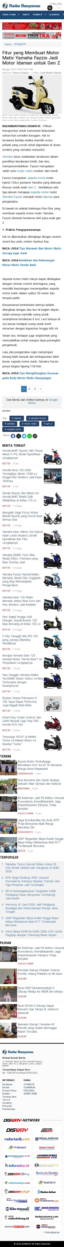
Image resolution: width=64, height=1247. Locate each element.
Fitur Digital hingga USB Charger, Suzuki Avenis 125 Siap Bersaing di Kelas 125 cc (21, 620)
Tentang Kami (9, 1096)
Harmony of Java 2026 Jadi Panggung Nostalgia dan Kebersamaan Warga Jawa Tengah (30, 908)
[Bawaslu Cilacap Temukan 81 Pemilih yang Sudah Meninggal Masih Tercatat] (8, 1030)
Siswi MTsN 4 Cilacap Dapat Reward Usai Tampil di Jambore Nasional (38, 1009)
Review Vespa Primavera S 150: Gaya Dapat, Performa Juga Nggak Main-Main (19, 701)
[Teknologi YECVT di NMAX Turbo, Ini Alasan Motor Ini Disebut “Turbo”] (53, 743)
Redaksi (6, 1093)
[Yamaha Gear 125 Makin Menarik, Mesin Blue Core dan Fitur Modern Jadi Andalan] (53, 603)
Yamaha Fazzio (12, 197)
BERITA (26, 14)
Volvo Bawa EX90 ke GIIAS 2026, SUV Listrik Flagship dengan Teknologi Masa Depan (32, 933)
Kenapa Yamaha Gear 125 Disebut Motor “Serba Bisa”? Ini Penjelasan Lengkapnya (22, 659)
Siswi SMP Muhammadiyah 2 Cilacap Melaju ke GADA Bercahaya (40, 990)
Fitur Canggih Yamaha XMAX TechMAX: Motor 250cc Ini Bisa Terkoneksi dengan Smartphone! (22, 680)
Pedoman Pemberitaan (8, 1107)
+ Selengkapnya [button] (51, 1232)
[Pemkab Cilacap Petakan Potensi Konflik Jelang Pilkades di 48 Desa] (8, 976)
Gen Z (32, 187)
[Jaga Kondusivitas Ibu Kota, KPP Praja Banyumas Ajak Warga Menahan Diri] (8, 826)
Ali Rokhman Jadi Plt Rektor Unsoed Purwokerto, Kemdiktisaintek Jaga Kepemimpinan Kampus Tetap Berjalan (41, 803)
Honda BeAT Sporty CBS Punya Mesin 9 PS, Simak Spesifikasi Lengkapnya (22, 454)
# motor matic (29, 423)
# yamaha (10, 423)
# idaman (16, 418)
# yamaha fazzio (37, 418)
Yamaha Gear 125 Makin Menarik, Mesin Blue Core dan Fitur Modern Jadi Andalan (21, 601)
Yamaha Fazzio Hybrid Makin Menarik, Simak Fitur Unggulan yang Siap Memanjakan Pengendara (21, 579)
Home (8, 44)
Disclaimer (7, 1084)
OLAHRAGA (54, 14)
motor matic (25, 171)
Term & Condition (7, 1101)
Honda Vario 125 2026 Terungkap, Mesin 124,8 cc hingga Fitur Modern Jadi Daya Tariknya (21, 475)
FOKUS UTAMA (9, 14)
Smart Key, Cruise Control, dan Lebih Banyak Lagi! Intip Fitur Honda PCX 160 (21, 721)
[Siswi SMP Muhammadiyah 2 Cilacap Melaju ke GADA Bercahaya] (8, 994)
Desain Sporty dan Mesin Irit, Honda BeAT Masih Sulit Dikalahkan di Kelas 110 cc (20, 497)
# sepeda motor (13, 429)
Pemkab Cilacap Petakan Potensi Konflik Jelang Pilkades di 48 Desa (40, 972)
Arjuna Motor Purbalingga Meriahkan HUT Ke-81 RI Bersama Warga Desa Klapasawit (40, 765)
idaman (48, 197)
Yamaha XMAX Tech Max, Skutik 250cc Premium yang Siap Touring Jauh (20, 558)
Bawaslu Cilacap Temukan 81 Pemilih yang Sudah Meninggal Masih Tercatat (37, 1028)
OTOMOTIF (37, 14)
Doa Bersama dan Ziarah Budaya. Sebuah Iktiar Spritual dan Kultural (39, 782)
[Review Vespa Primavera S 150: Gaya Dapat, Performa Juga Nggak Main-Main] (53, 704)
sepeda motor (36, 178)
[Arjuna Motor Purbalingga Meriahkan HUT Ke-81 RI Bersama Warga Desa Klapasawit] (8, 767)
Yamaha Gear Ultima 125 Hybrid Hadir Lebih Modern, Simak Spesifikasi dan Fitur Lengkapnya (22, 537)
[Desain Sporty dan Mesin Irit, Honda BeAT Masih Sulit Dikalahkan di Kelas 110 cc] (53, 499)
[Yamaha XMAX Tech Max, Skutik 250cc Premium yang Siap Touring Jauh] (53, 561)
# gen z (48, 423)
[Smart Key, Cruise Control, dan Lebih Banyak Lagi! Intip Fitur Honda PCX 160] (53, 723)
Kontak (5, 1087)
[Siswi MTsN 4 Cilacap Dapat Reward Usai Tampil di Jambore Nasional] (8, 1011)
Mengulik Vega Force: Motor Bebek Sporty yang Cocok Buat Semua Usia (22, 516)
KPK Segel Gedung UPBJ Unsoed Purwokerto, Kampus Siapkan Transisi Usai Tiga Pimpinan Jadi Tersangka (30, 881)
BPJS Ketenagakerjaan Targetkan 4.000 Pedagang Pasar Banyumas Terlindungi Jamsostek (29, 894)
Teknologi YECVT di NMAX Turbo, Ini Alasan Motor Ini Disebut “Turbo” (19, 740)
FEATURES (29, 1090)
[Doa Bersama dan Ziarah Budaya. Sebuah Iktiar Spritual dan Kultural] (8, 786)
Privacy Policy (9, 1090)
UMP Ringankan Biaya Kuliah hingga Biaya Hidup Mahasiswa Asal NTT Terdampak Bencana (40, 842)
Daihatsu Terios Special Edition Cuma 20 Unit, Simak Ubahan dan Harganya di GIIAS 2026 (30, 868)
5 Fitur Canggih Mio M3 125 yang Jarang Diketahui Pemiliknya (20, 640)
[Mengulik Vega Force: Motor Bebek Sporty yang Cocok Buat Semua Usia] (53, 518)
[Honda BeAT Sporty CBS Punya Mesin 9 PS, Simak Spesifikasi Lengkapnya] (53, 456)
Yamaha (7, 157)
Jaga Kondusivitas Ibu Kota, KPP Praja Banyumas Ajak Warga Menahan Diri (38, 824)
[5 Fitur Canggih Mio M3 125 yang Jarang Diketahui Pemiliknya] (53, 642)
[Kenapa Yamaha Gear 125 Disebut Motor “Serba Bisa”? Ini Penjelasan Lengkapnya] (53, 661)
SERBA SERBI (30, 1093)
